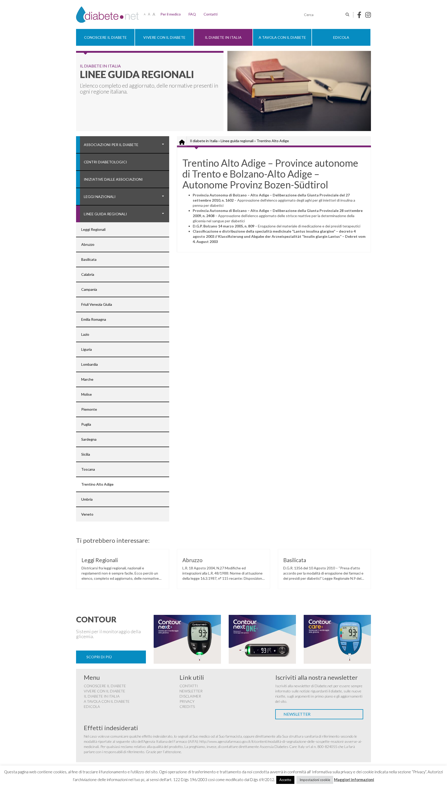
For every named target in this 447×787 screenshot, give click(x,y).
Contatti (211, 14)
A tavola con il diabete (282, 37)
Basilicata (88, 259)
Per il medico (170, 14)
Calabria (87, 274)
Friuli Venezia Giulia (96, 304)
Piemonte (89, 409)
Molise (86, 394)
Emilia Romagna (93, 319)
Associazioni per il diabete (111, 144)
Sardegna (88, 439)
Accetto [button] (285, 780)
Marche (87, 379)
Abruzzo (87, 244)
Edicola (341, 37)
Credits (187, 706)
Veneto (87, 514)
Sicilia (85, 454)
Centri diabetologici (105, 162)
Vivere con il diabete (164, 37)
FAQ (192, 14)
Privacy (187, 701)
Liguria (86, 349)
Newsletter (191, 691)
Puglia (86, 424)
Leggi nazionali (100, 196)
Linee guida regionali (105, 214)
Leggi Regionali (93, 229)
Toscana (88, 469)
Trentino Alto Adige (97, 484)
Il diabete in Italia (223, 37)
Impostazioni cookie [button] (315, 780)
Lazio (85, 334)
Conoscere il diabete (105, 37)
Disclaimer (190, 696)
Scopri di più (99, 657)
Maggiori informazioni (354, 779)
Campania (89, 289)
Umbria (87, 499)
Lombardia (89, 364)
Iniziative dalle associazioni (113, 179)
